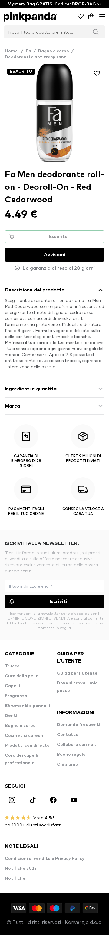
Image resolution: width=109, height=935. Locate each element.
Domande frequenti (78, 725)
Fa (28, 51)
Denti (11, 716)
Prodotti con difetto (27, 745)
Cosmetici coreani (25, 736)
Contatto (67, 735)
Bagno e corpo (53, 51)
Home (14, 51)
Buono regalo (71, 754)
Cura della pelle (21, 676)
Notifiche (15, 878)
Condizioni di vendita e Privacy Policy (44, 859)
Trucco (12, 666)
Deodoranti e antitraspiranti (36, 57)
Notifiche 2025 (21, 868)
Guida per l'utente (77, 673)
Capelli (12, 686)
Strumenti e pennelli (27, 706)
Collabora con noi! (76, 745)
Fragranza (16, 696)
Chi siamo (67, 764)
